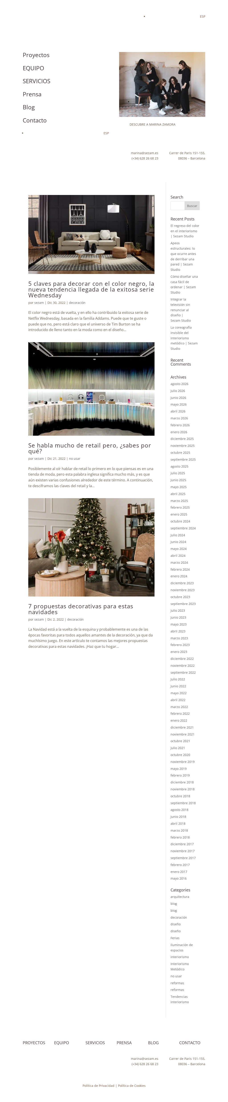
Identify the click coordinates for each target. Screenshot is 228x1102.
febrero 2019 (180, 775)
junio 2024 (178, 542)
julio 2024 (178, 535)
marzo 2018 (179, 830)
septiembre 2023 (183, 604)
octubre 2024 (180, 521)
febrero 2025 (180, 507)
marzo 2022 (179, 707)
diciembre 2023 (182, 583)
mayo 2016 (179, 878)
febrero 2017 (180, 865)
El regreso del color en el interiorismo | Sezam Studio (185, 231)
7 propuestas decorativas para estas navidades (80, 609)
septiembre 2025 (183, 459)
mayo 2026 (179, 404)
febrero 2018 (180, 837)
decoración (77, 302)
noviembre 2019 (183, 762)
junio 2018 (178, 816)
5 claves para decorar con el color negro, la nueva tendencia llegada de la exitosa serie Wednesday (91, 289)
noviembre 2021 (183, 734)
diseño (176, 924)
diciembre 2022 (182, 659)
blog (174, 903)
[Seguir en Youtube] (35, 153)
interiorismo (180, 957)
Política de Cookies (132, 1085)
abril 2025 (178, 494)
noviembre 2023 (183, 590)
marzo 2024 (179, 562)
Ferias (175, 938)
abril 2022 (178, 700)
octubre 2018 (180, 796)
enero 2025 (179, 514)
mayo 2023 (179, 624)
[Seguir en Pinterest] (53, 153)
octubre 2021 (180, 741)
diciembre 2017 (182, 844)
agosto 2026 (179, 384)
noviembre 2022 (183, 665)
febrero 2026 (180, 425)
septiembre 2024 (183, 528)
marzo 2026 (179, 418)
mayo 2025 (179, 487)
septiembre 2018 (183, 803)
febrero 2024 (180, 569)
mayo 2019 (179, 768)
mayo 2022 (179, 693)
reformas (177, 983)
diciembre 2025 (182, 439)
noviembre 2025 (183, 445)
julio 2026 (178, 391)
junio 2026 (178, 398)
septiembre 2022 (183, 672)
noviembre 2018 (183, 789)
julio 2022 (178, 679)
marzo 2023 (179, 638)
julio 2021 (178, 748)
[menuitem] (202, 16)
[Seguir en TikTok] (44, 153)
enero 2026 (179, 432)
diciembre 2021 (182, 727)
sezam (39, 302)
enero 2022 (179, 720)
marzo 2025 (179, 501)
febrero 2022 (180, 713)
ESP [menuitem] (202, 16)
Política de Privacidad (98, 1085)
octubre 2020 (180, 755)
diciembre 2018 (182, 782)
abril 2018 (178, 823)
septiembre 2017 (183, 858)
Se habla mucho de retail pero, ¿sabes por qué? (89, 448)
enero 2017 (179, 872)
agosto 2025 (179, 466)
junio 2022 (178, 686)
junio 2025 (178, 480)
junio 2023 (178, 617)
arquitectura (180, 897)
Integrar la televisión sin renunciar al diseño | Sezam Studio (181, 310)
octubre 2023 (180, 597)
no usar (74, 458)
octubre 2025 (180, 452)
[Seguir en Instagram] (26, 153)
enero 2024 (179, 576)
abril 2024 (178, 555)
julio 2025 (178, 473)
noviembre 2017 (183, 851)
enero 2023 (179, 652)
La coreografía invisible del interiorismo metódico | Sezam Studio (184, 338)
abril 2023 (178, 631)
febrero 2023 (180, 645)
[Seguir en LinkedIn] (26, 162)
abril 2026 (178, 411)
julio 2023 (178, 610)
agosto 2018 (179, 810)
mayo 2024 (179, 549)
